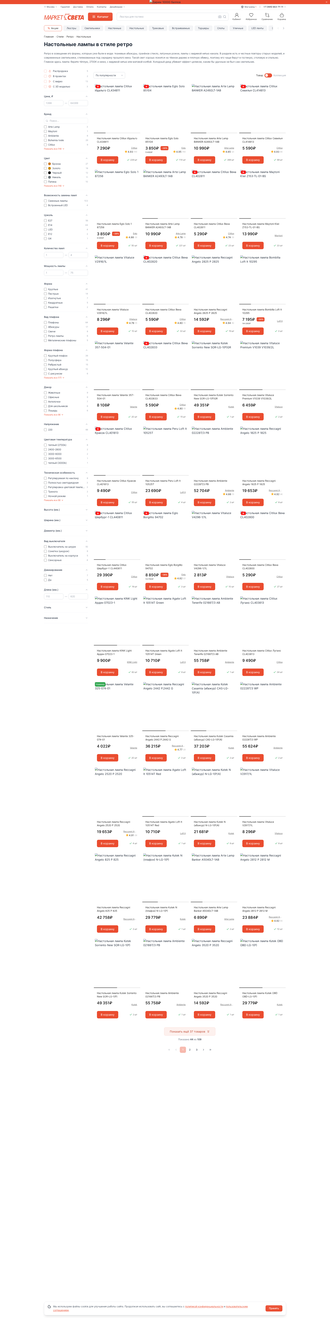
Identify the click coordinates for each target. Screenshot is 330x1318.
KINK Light (132, 662)
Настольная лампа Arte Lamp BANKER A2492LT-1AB (211, 140)
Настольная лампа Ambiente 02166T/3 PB (162, 995)
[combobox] (172, 17)
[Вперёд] (203, 1050)
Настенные (114, 28)
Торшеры (203, 28)
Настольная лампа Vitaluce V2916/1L (113, 311)
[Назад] (176, 1050)
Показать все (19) (53, 148)
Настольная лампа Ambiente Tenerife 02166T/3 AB (210, 652)
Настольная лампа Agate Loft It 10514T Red (163, 823)
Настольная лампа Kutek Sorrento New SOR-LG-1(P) (116, 995)
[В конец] (210, 1050)
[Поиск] (224, 16)
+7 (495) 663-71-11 (273, 7)
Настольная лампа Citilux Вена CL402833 (163, 397)
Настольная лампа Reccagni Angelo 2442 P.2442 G (162, 738)
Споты (221, 28)
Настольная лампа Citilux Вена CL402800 (260, 566)
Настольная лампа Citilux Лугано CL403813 (261, 652)
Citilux (134, 148)
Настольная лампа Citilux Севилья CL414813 (262, 140)
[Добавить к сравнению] (136, 93)
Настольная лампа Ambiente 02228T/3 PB (210, 482)
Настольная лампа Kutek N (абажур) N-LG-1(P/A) (210, 823)
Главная (49, 36)
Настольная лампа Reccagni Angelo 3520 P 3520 (210, 995)
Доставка (78, 7)
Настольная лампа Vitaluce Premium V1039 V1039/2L (258, 397)
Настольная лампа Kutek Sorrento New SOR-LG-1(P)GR (213, 397)
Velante (133, 406)
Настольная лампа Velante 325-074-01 (115, 738)
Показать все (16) (53, 185)
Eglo (184, 148)
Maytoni (279, 235)
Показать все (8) (52, 414)
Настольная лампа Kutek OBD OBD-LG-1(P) (259, 995)
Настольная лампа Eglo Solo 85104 (161, 140)
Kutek (231, 406)
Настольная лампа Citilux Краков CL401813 (116, 482)
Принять (274, 1308)
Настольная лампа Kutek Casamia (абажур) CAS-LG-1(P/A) (213, 738)
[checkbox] (45, 71)
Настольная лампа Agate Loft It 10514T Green (163, 652)
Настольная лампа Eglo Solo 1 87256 (114, 225)
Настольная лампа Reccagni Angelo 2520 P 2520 (113, 823)
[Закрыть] (326, 2)
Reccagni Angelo (227, 319)
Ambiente (229, 490)
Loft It (280, 321)
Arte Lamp (229, 148)
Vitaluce (133, 319)
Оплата (90, 7)
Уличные (238, 28)
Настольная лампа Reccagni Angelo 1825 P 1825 (259, 482)
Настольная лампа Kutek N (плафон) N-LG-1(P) (161, 909)
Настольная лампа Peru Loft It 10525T (163, 482)
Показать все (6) (52, 500)
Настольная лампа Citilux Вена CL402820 (163, 311)
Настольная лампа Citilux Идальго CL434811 (117, 140)
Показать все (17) (53, 377)
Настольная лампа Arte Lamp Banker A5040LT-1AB (211, 909)
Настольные (136, 28)
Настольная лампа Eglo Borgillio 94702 (163, 566)
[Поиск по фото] (220, 16)
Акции (54, 28)
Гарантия (65, 7)
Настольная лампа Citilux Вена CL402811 (212, 225)
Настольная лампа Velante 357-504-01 (115, 397)
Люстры (71, 28)
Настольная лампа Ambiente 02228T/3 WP (259, 738)
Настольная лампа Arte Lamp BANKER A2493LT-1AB (162, 225)
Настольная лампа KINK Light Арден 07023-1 (114, 652)
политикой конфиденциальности (204, 1306)
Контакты (101, 7)
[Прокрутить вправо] (283, 28)
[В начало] (169, 1050)
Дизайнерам (116, 7)
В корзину (107, 160)
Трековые (158, 28)
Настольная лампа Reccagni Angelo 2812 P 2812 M (259, 909)
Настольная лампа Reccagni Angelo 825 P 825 (113, 909)
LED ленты (257, 28)
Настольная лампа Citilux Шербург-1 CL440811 (111, 566)
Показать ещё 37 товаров (187, 1031)
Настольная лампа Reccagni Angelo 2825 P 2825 (210, 311)
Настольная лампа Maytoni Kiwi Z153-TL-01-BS (260, 225)
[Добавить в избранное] (136, 87)
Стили (60, 36)
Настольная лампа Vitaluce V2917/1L (258, 823)
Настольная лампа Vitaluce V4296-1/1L (210, 566)
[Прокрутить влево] (278, 28)
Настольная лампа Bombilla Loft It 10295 (262, 311)
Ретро (70, 36)
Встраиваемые (181, 28)
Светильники (92, 28)
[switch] (268, 75)
